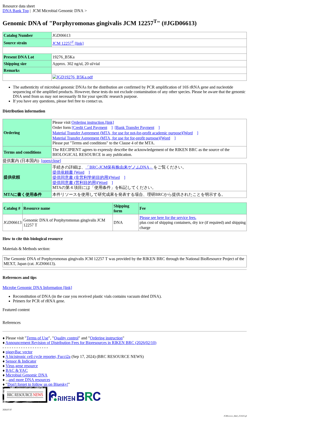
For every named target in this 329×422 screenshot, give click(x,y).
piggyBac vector (19, 352)
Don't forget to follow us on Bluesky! (37, 384)
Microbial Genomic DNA (27, 375)
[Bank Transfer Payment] (137, 127)
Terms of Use (37, 338)
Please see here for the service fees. (168, 217)
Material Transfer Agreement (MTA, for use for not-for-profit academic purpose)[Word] (125, 133)
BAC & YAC (17, 370)
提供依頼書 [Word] (71, 172)
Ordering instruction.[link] (92, 122)
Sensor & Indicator (21, 361)
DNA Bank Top (16, 10)
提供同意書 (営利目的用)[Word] (82, 182)
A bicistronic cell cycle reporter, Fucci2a (37, 356)
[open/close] (51, 161)
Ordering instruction (106, 338)
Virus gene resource (22, 366)
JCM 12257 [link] (68, 43)
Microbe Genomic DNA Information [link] (37, 287)
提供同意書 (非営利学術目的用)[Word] (88, 177)
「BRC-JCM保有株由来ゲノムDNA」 (119, 167)
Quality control (66, 338)
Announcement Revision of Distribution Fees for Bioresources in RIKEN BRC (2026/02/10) (80, 342)
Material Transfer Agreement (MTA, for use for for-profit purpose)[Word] (114, 138)
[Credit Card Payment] (92, 127)
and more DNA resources (29, 379)
